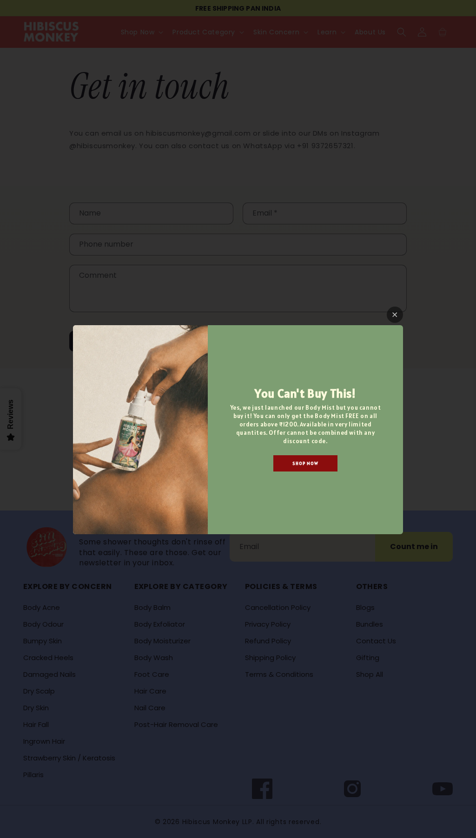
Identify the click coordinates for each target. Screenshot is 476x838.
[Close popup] (395, 315)
